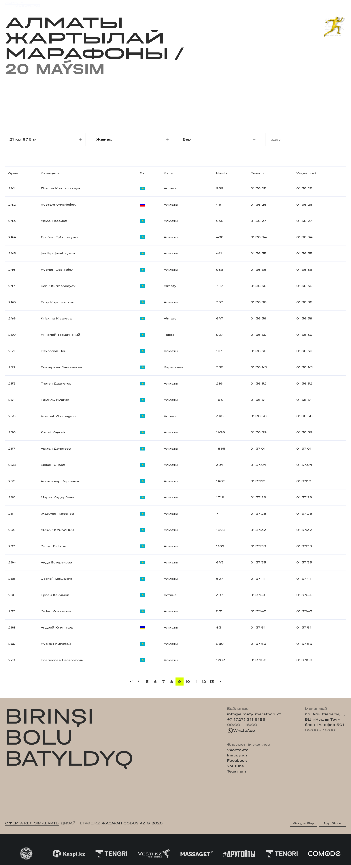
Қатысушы (50, 173)
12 (203, 681)
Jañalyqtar (179, 4)
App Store (332, 823)
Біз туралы (234, 4)
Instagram (237, 755)
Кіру (342, 4)
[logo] (22, 4)
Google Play (303, 823)
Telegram (236, 771)
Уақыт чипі (306, 173)
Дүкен (301, 4)
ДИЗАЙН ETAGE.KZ (80, 823)
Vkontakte (237, 750)
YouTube (235, 766)
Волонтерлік (207, 4)
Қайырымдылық (148, 4)
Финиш (257, 173)
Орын (13, 173)
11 (195, 681)
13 (211, 681)
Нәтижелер (116, 4)
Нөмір (221, 173)
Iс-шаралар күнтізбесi (79, 4)
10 (187, 681)
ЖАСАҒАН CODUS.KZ (123, 823)
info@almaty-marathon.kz (254, 714)
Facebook (237, 760)
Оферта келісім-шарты (32, 823)
